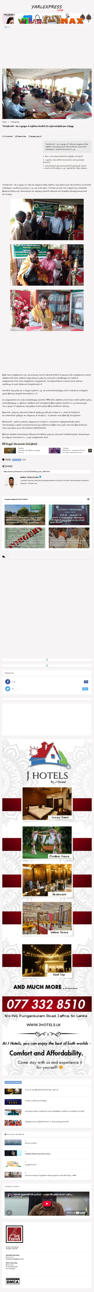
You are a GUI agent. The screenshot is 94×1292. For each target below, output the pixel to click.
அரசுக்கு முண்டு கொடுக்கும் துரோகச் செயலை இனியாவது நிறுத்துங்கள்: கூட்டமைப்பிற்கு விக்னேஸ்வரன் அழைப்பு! (68, 542)
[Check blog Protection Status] (13, 1284)
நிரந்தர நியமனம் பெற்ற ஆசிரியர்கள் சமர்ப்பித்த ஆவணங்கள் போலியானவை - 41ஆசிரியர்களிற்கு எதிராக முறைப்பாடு (25, 542)
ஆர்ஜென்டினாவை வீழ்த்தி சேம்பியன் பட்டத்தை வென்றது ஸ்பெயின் (47, 1121)
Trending (21, 448)
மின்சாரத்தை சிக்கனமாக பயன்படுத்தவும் (29, 450)
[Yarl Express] (47, 11)
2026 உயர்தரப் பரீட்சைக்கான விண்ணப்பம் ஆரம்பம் (74, 451)
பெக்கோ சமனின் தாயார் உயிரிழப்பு (36, 1101)
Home (4, 122)
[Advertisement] (47, 49)
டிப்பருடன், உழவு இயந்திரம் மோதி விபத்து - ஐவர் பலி (41, 1090)
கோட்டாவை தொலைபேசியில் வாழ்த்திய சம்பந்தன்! (64, 156)
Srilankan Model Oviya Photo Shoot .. (38, 1154)
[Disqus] (47, 588)
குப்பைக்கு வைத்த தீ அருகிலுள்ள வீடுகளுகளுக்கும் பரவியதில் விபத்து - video (50, 1175)
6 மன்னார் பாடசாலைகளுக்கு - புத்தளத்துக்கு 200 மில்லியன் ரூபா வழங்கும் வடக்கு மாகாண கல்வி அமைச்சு (67, 519)
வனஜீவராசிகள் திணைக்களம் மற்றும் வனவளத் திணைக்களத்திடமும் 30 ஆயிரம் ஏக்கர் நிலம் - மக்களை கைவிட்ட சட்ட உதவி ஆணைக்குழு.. (24, 519)
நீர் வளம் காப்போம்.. (31, 1143)
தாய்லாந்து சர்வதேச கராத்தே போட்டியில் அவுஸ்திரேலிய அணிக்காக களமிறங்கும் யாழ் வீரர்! (54, 1111)
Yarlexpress (15, 122)
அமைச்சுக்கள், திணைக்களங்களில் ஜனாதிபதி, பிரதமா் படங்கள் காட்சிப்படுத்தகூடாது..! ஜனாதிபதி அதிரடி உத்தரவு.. (65, 167)
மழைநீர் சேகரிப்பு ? (31, 1165)
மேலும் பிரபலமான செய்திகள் (21, 443)
